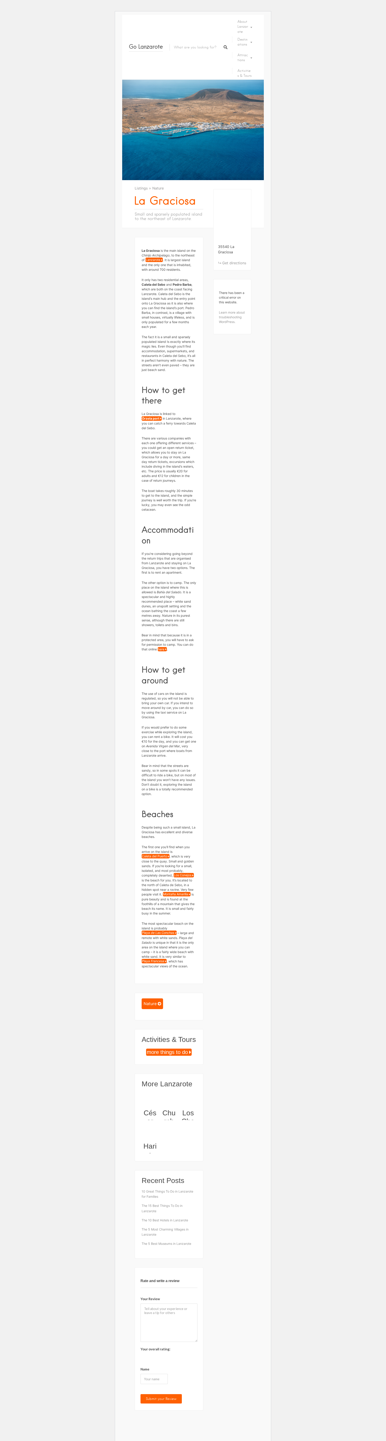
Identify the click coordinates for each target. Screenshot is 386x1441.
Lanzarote (153, 260)
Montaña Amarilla (175, 894)
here (161, 649)
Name (145, 1369)
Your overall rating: (155, 1349)
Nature (158, 188)
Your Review (150, 1299)
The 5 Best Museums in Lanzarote (166, 1243)
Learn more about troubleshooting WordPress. (232, 317)
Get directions (234, 263)
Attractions (242, 57)
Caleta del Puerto (154, 856)
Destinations (242, 41)
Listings (141, 188)
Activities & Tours (244, 73)
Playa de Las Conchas (158, 933)
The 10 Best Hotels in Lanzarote (165, 1220)
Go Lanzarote (146, 46)
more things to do (167, 1052)
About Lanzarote (242, 27)
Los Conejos (182, 875)
